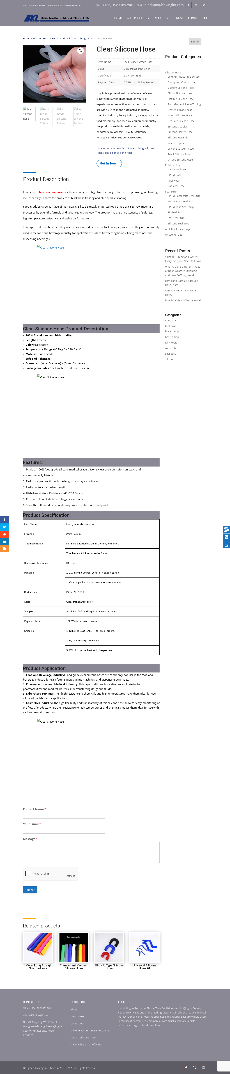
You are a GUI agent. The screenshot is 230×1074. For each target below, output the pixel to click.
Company (170, 320)
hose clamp (172, 331)
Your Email (32, 824)
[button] (80, 50)
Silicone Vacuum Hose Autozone (89, 1030)
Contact (194, 18)
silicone (169, 359)
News (179, 18)
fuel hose (170, 326)
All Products (136, 18)
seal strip (170, 353)
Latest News (77, 1016)
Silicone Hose (41, 38)
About (74, 1009)
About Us (161, 18)
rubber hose (172, 348)
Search (195, 41)
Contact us (76, 1023)
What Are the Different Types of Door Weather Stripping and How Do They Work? (182, 271)
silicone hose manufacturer (87, 1044)
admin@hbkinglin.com (36, 1015)
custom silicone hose (83, 1037)
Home (118, 18)
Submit (30, 890)
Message (30, 839)
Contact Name (34, 809)
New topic (171, 342)
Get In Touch (109, 163)
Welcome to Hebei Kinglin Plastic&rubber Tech (52, 5)
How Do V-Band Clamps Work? (183, 300)
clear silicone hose (121, 152)
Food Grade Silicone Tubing (69, 38)
